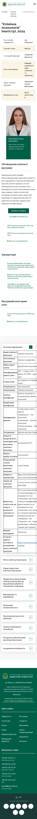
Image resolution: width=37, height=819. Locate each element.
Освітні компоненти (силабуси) (12, 628)
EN (20, 797)
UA (17, 797)
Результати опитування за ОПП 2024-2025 (21, 314)
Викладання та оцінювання (10, 595)
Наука (4, 730)
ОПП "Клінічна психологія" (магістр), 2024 (20, 234)
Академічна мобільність (14, 648)
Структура (6, 721)
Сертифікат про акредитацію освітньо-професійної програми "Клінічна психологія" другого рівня (20, 286)
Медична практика (9, 734)
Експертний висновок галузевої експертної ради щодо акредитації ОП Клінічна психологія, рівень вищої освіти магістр (20, 266)
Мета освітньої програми (15, 560)
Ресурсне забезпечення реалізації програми (14, 639)
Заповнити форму (18, 211)
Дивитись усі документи (17, 241)
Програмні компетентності (10, 606)
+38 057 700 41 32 (8, 780)
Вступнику (23, 716)
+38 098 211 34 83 (8, 764)
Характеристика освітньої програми (12, 569)
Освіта (4, 725)
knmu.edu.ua (17, 694)
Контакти (23, 741)
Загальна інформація (12, 347)
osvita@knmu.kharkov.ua (18, 217)
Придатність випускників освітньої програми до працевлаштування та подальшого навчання (14, 582)
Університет (7, 716)
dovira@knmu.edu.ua (9, 786)
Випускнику (24, 725)
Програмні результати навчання (13, 617)
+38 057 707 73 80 (9, 774)
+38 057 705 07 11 (8, 758)
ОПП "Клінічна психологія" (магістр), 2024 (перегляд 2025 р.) (20, 226)
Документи (23, 737)
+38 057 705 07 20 (9, 767)
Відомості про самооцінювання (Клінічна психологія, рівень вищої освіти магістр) (19, 276)
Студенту (23, 721)
